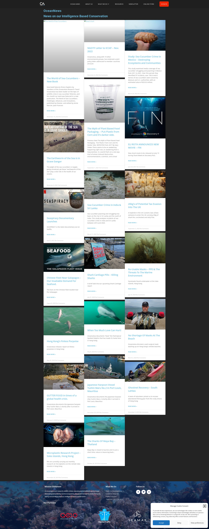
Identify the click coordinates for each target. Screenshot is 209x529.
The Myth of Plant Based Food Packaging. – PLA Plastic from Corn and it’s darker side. (103, 131)
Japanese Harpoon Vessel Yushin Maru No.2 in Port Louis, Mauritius (104, 388)
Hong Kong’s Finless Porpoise (62, 341)
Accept (161, 523)
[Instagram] (149, 492)
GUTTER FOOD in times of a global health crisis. (62, 397)
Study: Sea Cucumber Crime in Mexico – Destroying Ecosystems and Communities (144, 60)
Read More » (51, 111)
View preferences (197, 523)
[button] (205, 506)
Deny (179, 523)
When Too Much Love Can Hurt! (104, 330)
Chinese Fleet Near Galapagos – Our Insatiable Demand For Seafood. (64, 281)
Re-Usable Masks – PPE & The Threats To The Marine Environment (144, 272)
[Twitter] (143, 492)
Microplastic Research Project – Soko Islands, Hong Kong (64, 454)
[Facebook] (138, 492)
